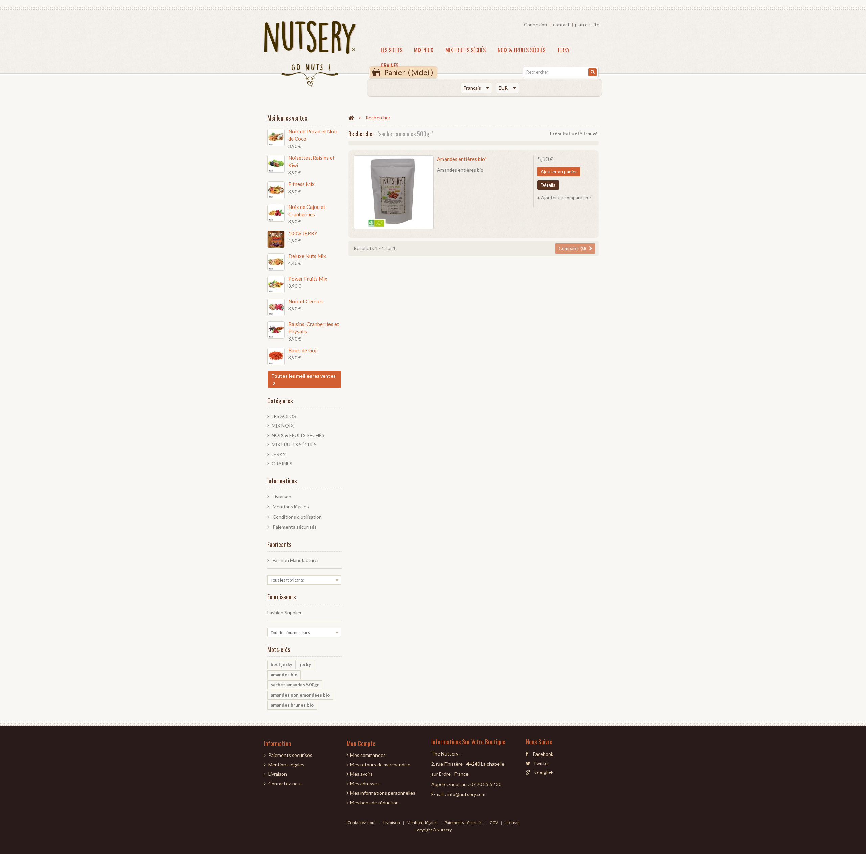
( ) (408, 72)
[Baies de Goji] (276, 356)
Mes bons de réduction (374, 802)
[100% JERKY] (276, 239)
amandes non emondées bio (300, 695)
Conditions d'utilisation (297, 517)
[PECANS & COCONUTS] (276, 137)
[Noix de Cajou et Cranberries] (276, 213)
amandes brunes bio (292, 705)
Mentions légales (290, 506)
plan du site (587, 24)
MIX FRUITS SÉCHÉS (465, 50)
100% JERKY (302, 233)
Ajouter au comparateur (566, 197)
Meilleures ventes (287, 117)
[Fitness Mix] (276, 190)
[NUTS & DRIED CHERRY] (276, 307)
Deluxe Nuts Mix (307, 256)
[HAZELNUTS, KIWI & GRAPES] (276, 164)
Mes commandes (368, 755)
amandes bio (284, 674)
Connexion (535, 24)
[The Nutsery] (312, 55)
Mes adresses (365, 783)
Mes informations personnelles (382, 793)
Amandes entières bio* (462, 159)
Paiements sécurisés (294, 527)
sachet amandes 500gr (295, 684)
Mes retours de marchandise (380, 764)
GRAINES (389, 66)
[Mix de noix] (276, 262)
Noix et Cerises (305, 301)
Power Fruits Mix (307, 279)
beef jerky (281, 664)
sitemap (512, 822)
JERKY (563, 50)
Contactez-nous (285, 783)
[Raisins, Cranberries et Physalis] (276, 330)
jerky (305, 664)
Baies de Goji (303, 350)
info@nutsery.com (466, 794)
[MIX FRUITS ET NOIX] (276, 284)
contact (561, 24)
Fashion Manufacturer (295, 560)
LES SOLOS (391, 50)
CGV (494, 822)
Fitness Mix (301, 184)
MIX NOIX (423, 50)
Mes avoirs (361, 774)
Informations (282, 480)
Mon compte (361, 743)
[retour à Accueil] (351, 117)
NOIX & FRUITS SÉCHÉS (521, 50)
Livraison (281, 496)
